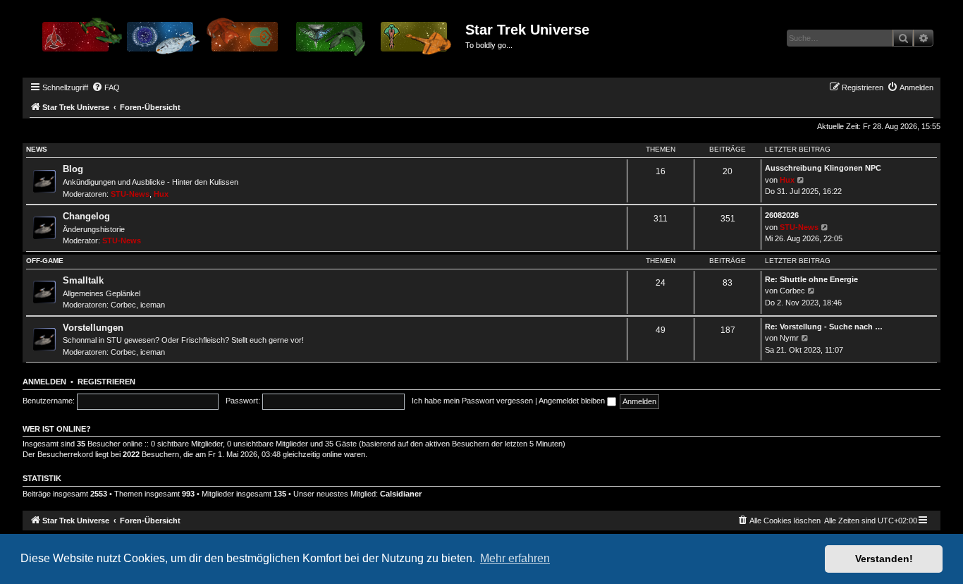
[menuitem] (106, 87)
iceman (152, 304)
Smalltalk (83, 280)
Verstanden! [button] (884, 558)
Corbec (123, 304)
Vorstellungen (93, 327)
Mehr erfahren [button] (515, 558)
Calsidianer (401, 493)
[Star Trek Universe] (245, 41)
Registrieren (106, 381)
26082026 (782, 215)
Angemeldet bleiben (573, 400)
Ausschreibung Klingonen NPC (823, 168)
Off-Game (44, 260)
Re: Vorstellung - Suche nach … (824, 326)
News (36, 149)
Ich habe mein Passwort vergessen (472, 400)
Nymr (789, 338)
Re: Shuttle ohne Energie (811, 279)
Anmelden (44, 381)
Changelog (86, 216)
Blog (73, 169)
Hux (161, 194)
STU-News (130, 194)
